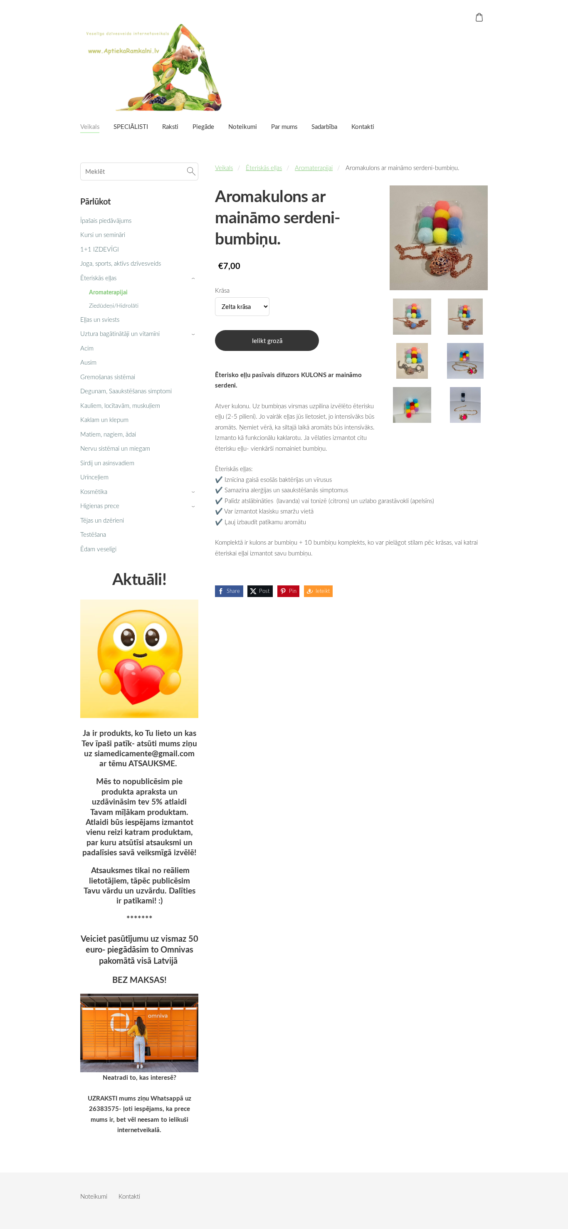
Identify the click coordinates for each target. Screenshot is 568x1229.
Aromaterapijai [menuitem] (108, 292)
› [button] (194, 278)
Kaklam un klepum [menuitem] (104, 419)
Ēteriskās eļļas (264, 167)
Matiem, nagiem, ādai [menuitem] (108, 434)
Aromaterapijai (314, 167)
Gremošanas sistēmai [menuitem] (107, 377)
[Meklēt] (191, 171)
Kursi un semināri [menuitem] (102, 234)
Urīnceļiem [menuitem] (94, 477)
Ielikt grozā (267, 340)
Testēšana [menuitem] (93, 534)
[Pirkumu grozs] (479, 17)
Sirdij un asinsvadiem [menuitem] (107, 463)
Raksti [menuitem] (170, 126)
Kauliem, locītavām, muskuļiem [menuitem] (120, 405)
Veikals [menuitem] (89, 126)
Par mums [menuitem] (284, 126)
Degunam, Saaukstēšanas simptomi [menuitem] (126, 391)
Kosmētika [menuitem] (93, 491)
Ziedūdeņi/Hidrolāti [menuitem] (113, 305)
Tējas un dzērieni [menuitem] (102, 520)
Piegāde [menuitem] (203, 126)
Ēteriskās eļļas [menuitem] (98, 278)
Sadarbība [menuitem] (324, 126)
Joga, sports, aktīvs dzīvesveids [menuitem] (120, 263)
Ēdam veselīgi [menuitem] (98, 549)
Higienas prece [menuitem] (99, 505)
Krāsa (222, 290)
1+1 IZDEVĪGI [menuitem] (99, 249)
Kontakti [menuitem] (362, 126)
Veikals (224, 167)
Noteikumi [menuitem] (242, 126)
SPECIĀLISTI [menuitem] (131, 126)
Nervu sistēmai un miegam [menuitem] (115, 448)
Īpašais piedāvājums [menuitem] (105, 220)
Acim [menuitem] (87, 348)
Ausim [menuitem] (88, 362)
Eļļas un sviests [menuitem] (99, 319)
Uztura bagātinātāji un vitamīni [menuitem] (120, 333)
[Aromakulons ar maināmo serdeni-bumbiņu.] (412, 316)
